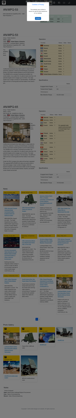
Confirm (38, 18)
